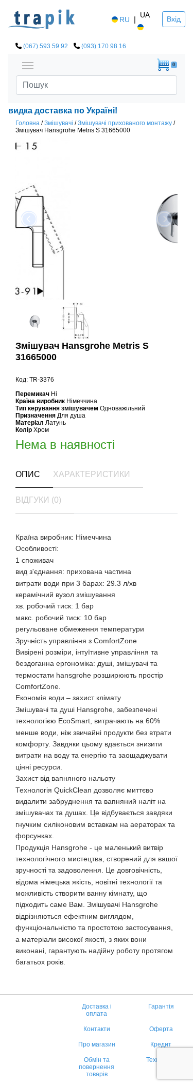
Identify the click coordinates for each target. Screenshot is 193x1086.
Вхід (174, 19)
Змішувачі (58, 123)
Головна (27, 123)
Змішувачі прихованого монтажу (125, 123)
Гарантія (161, 1006)
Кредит (160, 1044)
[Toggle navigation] (28, 64)
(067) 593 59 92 (45, 46)
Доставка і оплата (97, 1010)
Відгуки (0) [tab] (38, 500)
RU (124, 19)
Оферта (161, 1029)
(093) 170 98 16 (103, 46)
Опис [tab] (27, 474)
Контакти (96, 1029)
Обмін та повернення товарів (96, 1067)
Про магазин (96, 1044)
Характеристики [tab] (91, 474)
